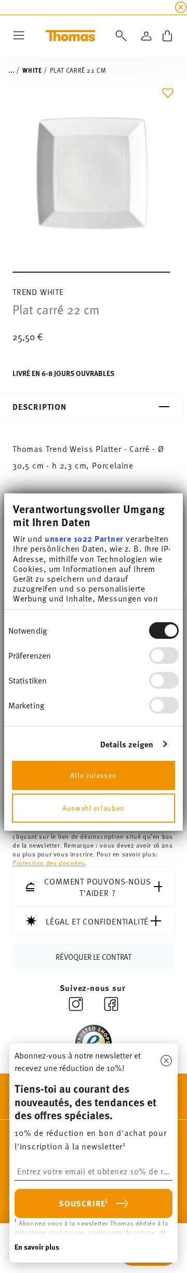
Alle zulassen (93, 775)
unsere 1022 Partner (84, 538)
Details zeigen (126, 743)
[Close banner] (181, 7)
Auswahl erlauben (93, 808)
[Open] (119, 35)
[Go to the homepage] (70, 35)
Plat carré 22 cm (78, 70)
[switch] (164, 655)
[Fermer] (166, 1061)
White (32, 70)
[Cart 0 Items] (167, 36)
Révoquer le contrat (93, 956)
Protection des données (48, 862)
